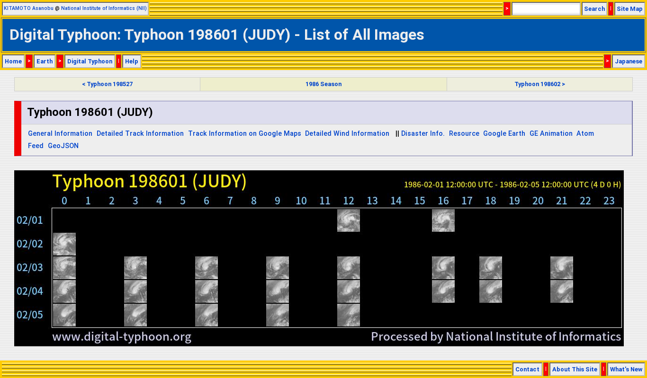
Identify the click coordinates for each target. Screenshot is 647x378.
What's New (626, 369)
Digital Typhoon (89, 61)
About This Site (574, 369)
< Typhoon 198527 (107, 84)
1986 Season (323, 84)
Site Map (630, 8)
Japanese (628, 61)
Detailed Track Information (140, 134)
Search (594, 8)
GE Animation (551, 134)
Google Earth (504, 134)
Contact (527, 369)
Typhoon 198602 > (539, 84)
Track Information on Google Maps (244, 134)
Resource (464, 134)
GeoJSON (63, 146)
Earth (44, 61)
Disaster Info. (423, 134)
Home (13, 61)
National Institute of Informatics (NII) (104, 8)
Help (131, 61)
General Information (60, 134)
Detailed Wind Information (347, 134)
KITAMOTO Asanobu (29, 8)
